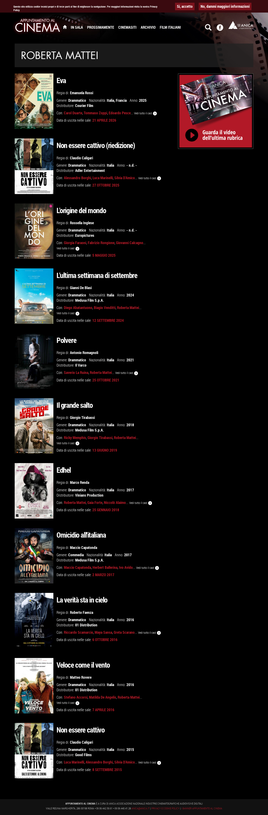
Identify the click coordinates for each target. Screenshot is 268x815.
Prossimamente (100, 27)
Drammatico (77, 100)
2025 (143, 100)
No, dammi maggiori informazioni (225, 6)
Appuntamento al (38, 26)
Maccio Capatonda (83, 547)
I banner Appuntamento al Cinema (201, 808)
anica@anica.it (140, 808)
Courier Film (84, 105)
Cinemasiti (127, 27)
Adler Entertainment (90, 170)
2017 (130, 489)
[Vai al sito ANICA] (240, 25)
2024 (130, 294)
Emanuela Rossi (81, 92)
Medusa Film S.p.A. (89, 300)
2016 (130, 619)
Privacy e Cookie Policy (165, 808)
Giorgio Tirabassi (82, 417)
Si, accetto (185, 6)
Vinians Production (89, 495)
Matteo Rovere (80, 677)
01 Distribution (86, 624)
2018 (130, 424)
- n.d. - (131, 165)
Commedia (76, 554)
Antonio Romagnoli (84, 352)
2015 (130, 749)
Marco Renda (79, 482)
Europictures (84, 235)
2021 (130, 359)
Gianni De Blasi (81, 287)
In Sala (77, 27)
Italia (110, 100)
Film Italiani (170, 27)
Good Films (83, 754)
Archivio (148, 27)
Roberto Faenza (81, 612)
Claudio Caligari (81, 157)
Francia (121, 100)
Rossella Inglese (82, 222)
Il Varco (80, 365)
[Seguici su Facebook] (222, 29)
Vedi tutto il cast (143, 113)
